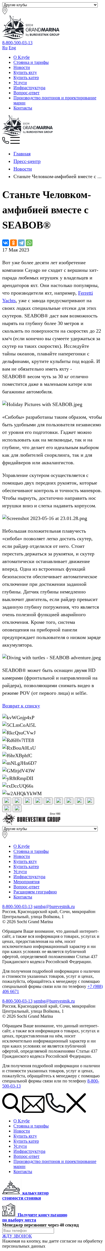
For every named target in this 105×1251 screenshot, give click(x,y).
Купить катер (26, 77)
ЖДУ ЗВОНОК (17, 1236)
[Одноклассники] (13, 242)
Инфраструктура (29, 87)
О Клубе (21, 57)
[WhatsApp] (29, 242)
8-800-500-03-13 (17, 42)
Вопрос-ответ (26, 92)
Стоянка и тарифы (31, 62)
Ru (5, 47)
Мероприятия (26, 881)
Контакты (22, 108)
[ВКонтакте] (5, 242)
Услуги (20, 82)
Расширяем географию (35, 891)
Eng (12, 47)
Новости (21, 67)
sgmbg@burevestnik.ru (54, 906)
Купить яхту (25, 72)
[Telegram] (21, 242)
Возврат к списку (21, 706)
